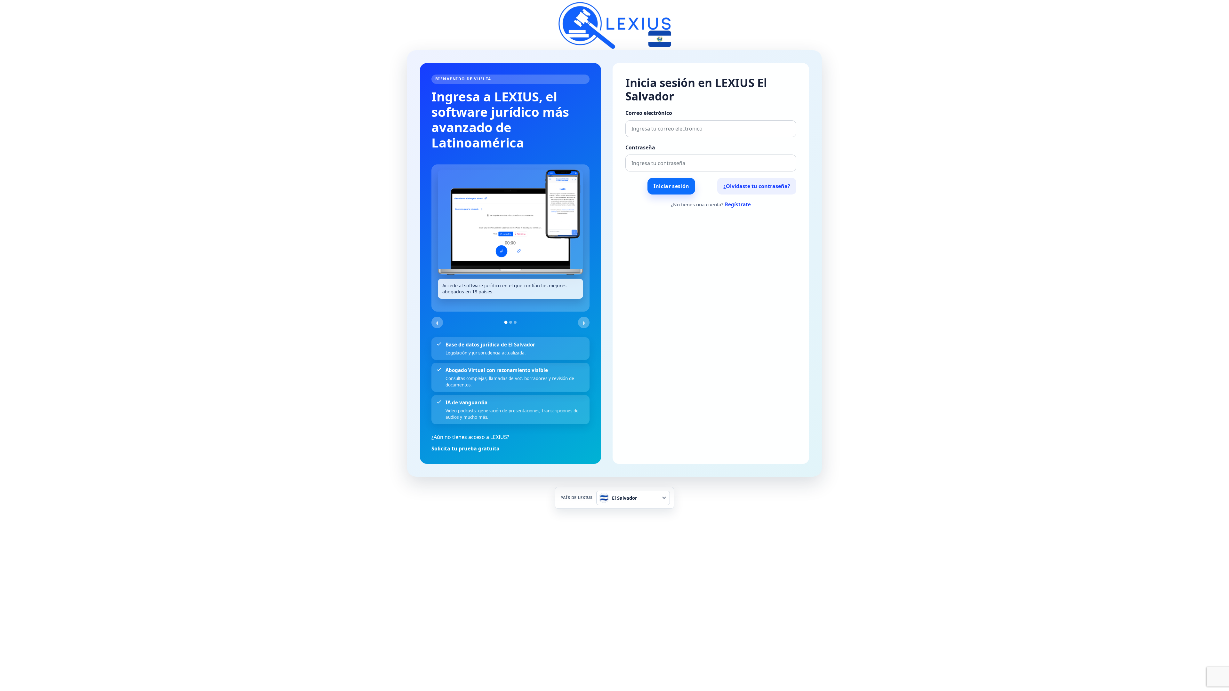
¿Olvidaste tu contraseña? (756, 186)
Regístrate (738, 204)
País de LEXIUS (576, 498)
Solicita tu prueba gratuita (465, 448)
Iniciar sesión (671, 186)
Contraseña (640, 147)
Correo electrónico (648, 112)
